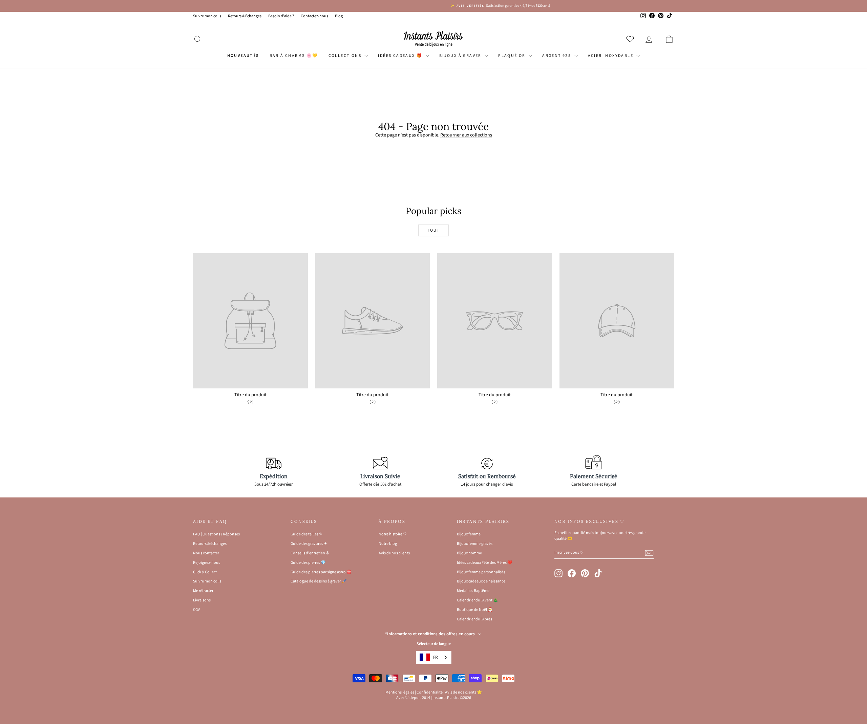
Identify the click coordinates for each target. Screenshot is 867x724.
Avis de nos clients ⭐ (463, 692)
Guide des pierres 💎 (308, 563)
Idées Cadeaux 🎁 (401, 56)
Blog (339, 16)
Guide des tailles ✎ (306, 534)
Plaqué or (512, 56)
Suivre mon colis (207, 16)
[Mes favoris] (631, 39)
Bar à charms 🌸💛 (294, 56)
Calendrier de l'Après (474, 619)
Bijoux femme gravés (474, 544)
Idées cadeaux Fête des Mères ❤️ (484, 563)
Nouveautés (243, 56)
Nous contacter (206, 553)
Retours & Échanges (244, 16)
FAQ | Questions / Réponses (216, 534)
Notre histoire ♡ (393, 534)
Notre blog (388, 544)
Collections (346, 56)
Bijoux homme (469, 553)
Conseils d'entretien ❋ (310, 553)
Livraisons (202, 600)
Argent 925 (557, 56)
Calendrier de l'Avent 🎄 (477, 600)
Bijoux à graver (461, 56)
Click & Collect (205, 572)
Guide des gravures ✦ (309, 544)
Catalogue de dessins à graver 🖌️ (319, 581)
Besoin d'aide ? (281, 16)
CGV (196, 610)
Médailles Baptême (473, 591)
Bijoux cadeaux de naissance (481, 581)
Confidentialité (430, 692)
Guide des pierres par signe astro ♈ (321, 572)
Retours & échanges (210, 544)
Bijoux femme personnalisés (481, 572)
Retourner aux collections (466, 135)
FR (435, 657)
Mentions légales (399, 692)
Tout (433, 230)
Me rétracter (203, 591)
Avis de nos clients (394, 553)
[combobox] (433, 657)
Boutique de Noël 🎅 (475, 610)
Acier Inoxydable (611, 56)
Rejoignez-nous (206, 563)
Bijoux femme (469, 534)
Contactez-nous (314, 16)
